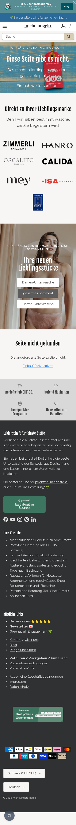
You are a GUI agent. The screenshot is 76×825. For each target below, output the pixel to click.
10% (67, 6)
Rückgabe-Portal (22, 668)
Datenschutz (19, 687)
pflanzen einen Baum (52, 17)
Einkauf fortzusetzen (38, 366)
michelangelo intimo (24, 797)
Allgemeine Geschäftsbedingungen (36, 677)
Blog (13, 645)
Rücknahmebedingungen (29, 663)
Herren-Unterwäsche (38, 304)
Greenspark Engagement (28, 631)
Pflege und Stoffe (23, 650)
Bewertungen (20, 621)
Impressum (18, 682)
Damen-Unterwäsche (38, 282)
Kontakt (15, 640)
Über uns (31, 640)
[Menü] (4, 26)
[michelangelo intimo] (38, 26)
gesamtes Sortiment (38, 293)
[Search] (69, 36)
